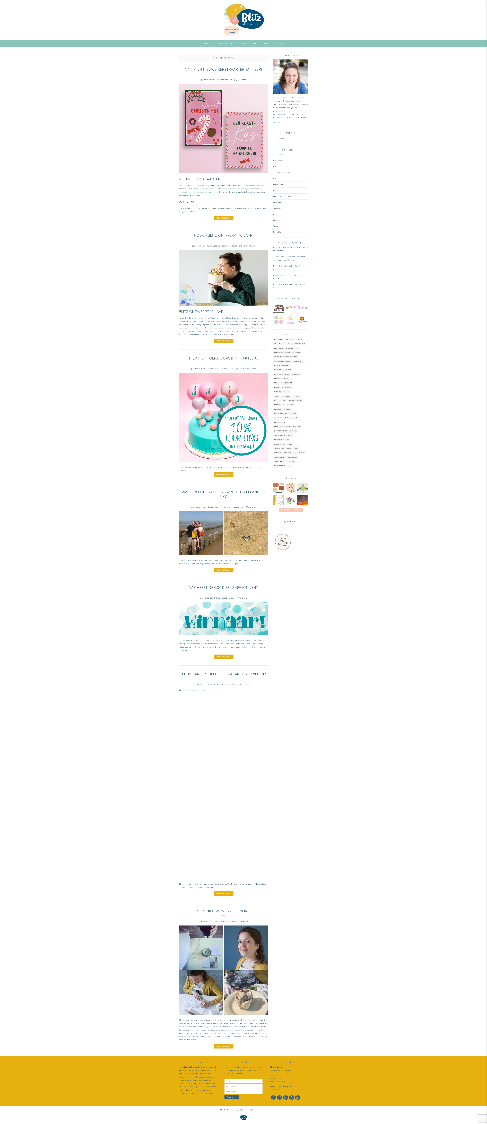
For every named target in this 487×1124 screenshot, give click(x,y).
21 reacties (242, 80)
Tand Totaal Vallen (282, 448)
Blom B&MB (278, 348)
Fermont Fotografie (283, 387)
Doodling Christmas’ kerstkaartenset (194, 192)
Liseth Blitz (189, 1067)
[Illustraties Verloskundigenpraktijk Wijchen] (278, 319)
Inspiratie (277, 220)
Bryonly (289, 348)
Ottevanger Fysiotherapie (285, 418)
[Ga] (275, 138)
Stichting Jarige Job (283, 444)
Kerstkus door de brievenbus (234, 189)
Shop (267, 43)
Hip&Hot (296, 396)
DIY (274, 178)
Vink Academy (279, 457)
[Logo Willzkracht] (290, 307)
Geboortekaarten (282, 392)
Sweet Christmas (208, 189)
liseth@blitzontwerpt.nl (280, 1086)
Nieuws (212, 246)
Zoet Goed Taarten (282, 466)
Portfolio (243, 43)
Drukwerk (296, 374)
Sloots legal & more (283, 435)
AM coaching (279, 344)
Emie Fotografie (281, 379)
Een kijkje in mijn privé (224, 246)
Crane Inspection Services (285, 357)
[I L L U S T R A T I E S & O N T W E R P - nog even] (290, 488)
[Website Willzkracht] (278, 307)
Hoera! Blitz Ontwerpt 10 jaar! (223, 235)
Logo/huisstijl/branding (285, 413)
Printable (277, 232)
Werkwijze (225, 43)
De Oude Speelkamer (282, 370)
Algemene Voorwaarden (260, 1110)
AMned (290, 344)
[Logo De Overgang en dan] (302, 319)
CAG (297, 348)
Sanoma (293, 431)
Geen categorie (223, 598)
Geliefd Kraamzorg (282, 396)
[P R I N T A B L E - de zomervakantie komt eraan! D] (278, 500)
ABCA (300, 339)
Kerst (221, 80)
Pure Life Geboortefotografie (287, 427)
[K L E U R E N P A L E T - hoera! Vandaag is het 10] (278, 488)
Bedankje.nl (300, 344)
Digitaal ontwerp (281, 374)
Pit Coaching (279, 422)
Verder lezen (222, 218)
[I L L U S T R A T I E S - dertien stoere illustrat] (290, 500)
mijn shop (210, 647)
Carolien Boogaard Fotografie (287, 352)
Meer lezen (277, 122)
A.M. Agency (290, 339)
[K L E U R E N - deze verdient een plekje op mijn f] (302, 500)
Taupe (296, 448)
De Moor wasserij (282, 365)
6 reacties (244, 921)
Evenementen (238, 246)
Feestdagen (228, 80)
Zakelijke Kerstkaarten (284, 461)
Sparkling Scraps (281, 440)
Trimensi (278, 453)
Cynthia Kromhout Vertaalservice (288, 361)
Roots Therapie (281, 431)
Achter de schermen (235, 507)
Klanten (290, 405)
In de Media (278, 202)
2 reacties (252, 507)
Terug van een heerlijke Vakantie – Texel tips (223, 674)
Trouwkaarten (290, 453)
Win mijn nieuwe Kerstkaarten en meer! (223, 69)
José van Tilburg (295, 400)
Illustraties (279, 400)
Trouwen (277, 226)
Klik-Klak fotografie (283, 409)
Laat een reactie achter (247, 369)
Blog (257, 43)
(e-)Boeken (278, 339)
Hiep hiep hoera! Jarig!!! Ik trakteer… (223, 358)
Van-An (302, 453)
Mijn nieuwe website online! (223, 911)
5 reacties (251, 246)
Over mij (207, 43)
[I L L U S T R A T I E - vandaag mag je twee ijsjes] (302, 488)
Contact (280, 43)
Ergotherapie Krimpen (283, 383)
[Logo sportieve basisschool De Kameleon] (302, 307)
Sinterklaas (277, 208)
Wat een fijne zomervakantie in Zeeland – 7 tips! (223, 494)
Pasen (276, 190)
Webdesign (292, 457)
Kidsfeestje (279, 405)
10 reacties (249, 685)
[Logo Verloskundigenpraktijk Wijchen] (290, 319)
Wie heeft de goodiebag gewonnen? (223, 587)
